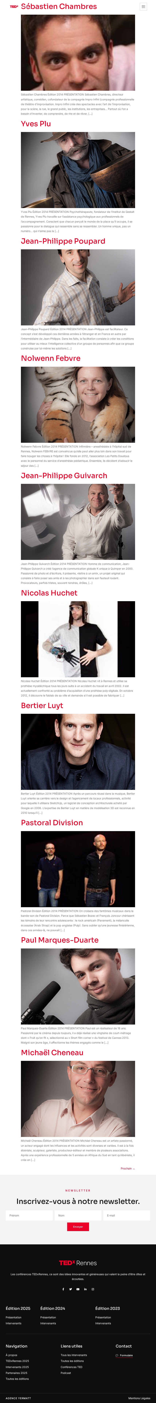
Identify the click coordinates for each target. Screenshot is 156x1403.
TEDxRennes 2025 (17, 1360)
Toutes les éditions (17, 1378)
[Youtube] (78, 1289)
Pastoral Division (52, 822)
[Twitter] (70, 1289)
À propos (11, 1355)
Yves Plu (36, 123)
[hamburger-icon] (143, 6)
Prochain (128, 1168)
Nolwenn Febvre (50, 358)
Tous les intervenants (74, 1355)
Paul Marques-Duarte (60, 940)
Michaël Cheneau (52, 1052)
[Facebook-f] (63, 1289)
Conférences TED (71, 1367)
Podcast (66, 1372)
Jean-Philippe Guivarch (64, 475)
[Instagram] (93, 1289)
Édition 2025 (18, 1308)
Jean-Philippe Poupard (63, 241)
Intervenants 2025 (17, 1367)
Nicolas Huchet (49, 593)
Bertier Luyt (42, 705)
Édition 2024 (52, 1308)
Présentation (13, 1317)
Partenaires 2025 (16, 1372)
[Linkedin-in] (85, 1289)
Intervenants (13, 1323)
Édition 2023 (107, 1308)
